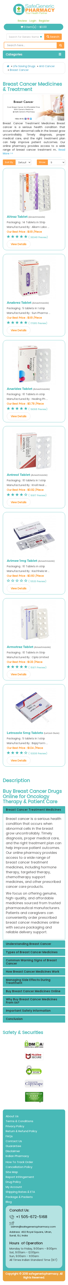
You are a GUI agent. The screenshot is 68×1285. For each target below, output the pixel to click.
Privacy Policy (15, 1126)
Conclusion (14, 1019)
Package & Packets (19, 1197)
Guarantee (13, 1146)
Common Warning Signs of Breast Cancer (31, 962)
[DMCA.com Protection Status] (34, 1044)
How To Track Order (19, 1162)
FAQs (9, 1136)
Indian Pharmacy (17, 1156)
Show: (42, 162)
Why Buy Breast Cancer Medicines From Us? (31, 1001)
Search (54, 37)
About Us (12, 1116)
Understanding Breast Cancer (28, 944)
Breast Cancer (19, 70)
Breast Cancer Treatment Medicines (33, 809)
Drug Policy (13, 1182)
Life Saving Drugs (24, 66)
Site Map (12, 1172)
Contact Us (14, 1141)
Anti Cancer (47, 66)
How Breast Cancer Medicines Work (32, 971)
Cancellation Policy (19, 1167)
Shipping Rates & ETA (20, 1192)
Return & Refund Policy (21, 1131)
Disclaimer (13, 1151)
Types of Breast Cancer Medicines (32, 952)
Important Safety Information (28, 1010)
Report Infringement (20, 1177)
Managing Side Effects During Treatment (28, 981)
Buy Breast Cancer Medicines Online (33, 991)
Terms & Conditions (19, 1121)
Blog (9, 1202)
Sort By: (9, 162)
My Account (14, 1187)
